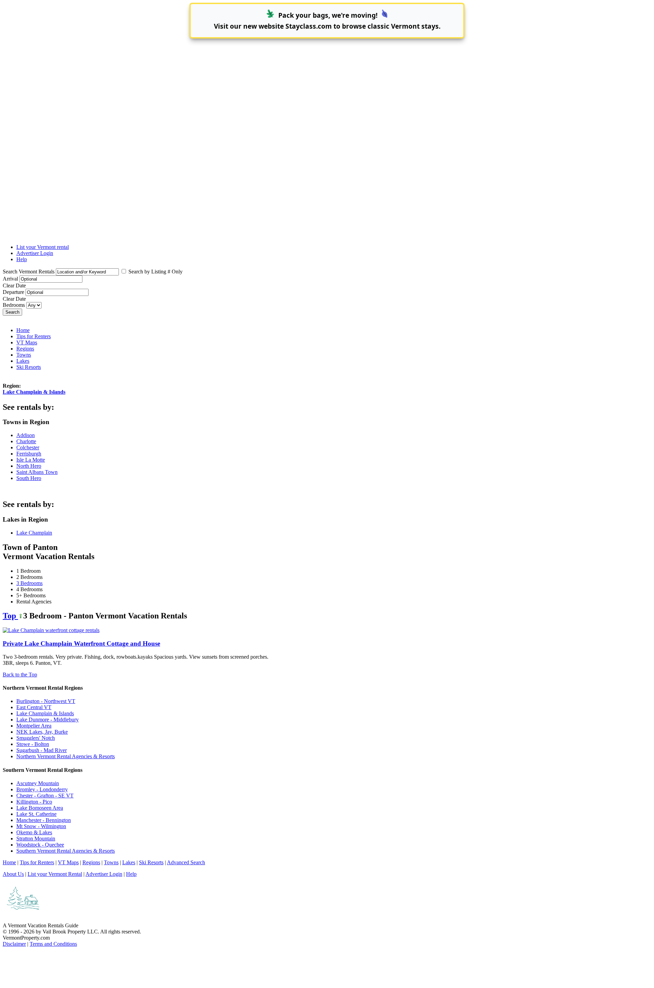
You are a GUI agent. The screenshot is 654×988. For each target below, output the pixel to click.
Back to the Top (20, 674)
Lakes (22, 361)
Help (21, 259)
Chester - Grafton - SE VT (45, 795)
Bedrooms (14, 305)
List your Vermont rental (42, 247)
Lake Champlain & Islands (34, 392)
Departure (13, 292)
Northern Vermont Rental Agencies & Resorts (65, 756)
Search (12, 312)
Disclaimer (14, 944)
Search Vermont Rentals (28, 271)
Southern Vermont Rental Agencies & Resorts (65, 851)
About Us (13, 874)
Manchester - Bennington (43, 820)
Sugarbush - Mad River (41, 750)
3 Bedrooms (29, 583)
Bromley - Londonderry (42, 789)
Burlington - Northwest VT (45, 701)
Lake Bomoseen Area (39, 808)
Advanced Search (186, 862)
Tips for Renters (33, 336)
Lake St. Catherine (36, 814)
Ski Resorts (28, 367)
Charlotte (26, 441)
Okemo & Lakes (34, 832)
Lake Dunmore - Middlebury (47, 719)
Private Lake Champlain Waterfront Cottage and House (81, 643)
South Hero (28, 478)
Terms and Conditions (53, 944)
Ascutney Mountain (37, 783)
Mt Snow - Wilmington (41, 826)
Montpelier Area (33, 726)
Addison (25, 435)
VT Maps (26, 342)
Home (23, 330)
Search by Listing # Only (155, 271)
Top (10, 615)
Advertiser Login (34, 253)
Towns (23, 355)
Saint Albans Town (37, 472)
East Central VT (33, 707)
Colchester (27, 447)
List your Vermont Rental (55, 874)
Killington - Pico (34, 802)
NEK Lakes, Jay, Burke (42, 732)
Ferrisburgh (28, 453)
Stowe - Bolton (32, 744)
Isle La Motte (30, 460)
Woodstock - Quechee (40, 845)
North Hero (28, 466)
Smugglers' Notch (35, 738)
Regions (25, 348)
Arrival (10, 279)
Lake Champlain (34, 533)
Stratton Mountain (35, 838)
